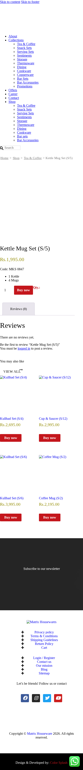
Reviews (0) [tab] (18, 309)
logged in (24, 348)
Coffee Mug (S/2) (51, 498)
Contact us (44, 662)
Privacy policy (44, 632)
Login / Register (44, 658)
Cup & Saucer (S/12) (53, 418)
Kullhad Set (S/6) (11, 498)
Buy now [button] (10, 438)
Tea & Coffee (33, 158)
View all (12, 371)
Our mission (44, 665)
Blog (44, 669)
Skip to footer (30, 2)
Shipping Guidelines (44, 640)
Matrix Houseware (39, 733)
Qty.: (36, 287)
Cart (44, 647)
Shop (16, 158)
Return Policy (44, 644)
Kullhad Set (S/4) (11, 418)
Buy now (23, 290)
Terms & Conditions (44, 636)
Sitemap (44, 673)
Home (4, 158)
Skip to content (10, 2)
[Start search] (1, 148)
